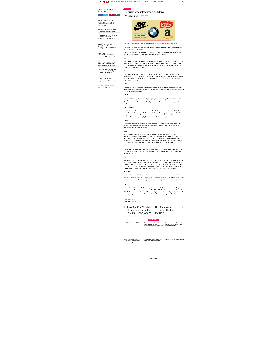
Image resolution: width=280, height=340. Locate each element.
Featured (135, 201)
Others (154, 1)
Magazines (160, 1)
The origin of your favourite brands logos (107, 10)
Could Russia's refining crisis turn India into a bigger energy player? (106, 80)
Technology (129, 1)
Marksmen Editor (133, 16)
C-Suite (142, 1)
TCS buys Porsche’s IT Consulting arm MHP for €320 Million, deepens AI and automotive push (107, 37)
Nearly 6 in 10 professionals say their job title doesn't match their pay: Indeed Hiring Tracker (107, 63)
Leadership (123, 1)
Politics (118, 1)
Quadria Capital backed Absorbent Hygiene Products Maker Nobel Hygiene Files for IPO (106, 55)
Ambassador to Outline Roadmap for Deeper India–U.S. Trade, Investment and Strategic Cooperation (107, 72)
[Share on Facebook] (100, 15)
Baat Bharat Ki (148, 1)
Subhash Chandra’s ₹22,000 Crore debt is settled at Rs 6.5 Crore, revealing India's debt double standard (106, 23)
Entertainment (136, 1)
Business (113, 1)
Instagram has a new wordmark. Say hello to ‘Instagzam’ (107, 86)
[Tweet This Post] (105, 15)
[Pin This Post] (111, 15)
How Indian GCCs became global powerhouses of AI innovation (107, 30)
